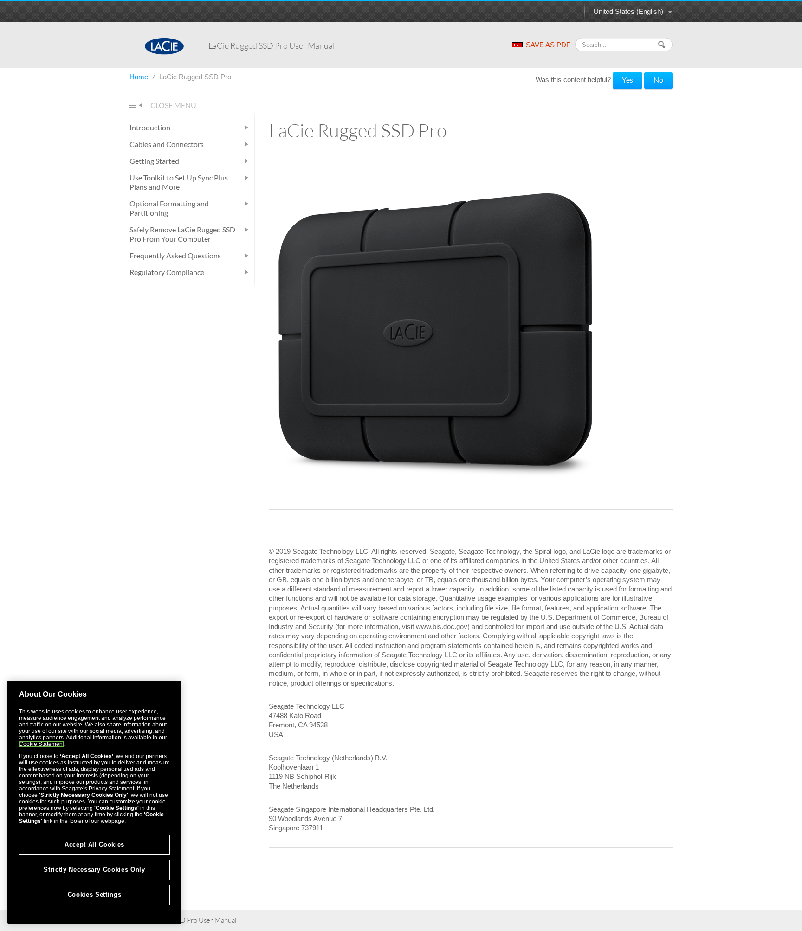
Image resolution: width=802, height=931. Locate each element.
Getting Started (154, 160)
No (658, 79)
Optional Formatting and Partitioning (169, 208)
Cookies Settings (95, 894)
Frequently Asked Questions (175, 255)
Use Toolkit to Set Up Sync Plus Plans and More (178, 182)
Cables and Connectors (166, 144)
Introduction (149, 127)
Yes (627, 79)
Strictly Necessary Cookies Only (94, 869)
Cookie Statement (41, 744)
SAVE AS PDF (548, 45)
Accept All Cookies (94, 844)
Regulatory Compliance (166, 272)
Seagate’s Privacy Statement (98, 788)
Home (139, 77)
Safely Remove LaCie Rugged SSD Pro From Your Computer (182, 234)
